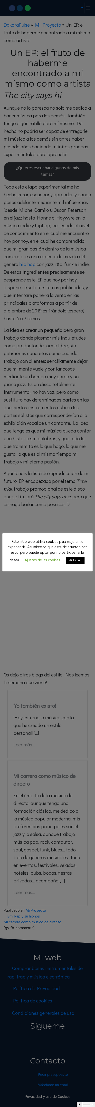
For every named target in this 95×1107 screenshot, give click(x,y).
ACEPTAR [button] (75, 560)
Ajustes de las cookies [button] (42, 560)
